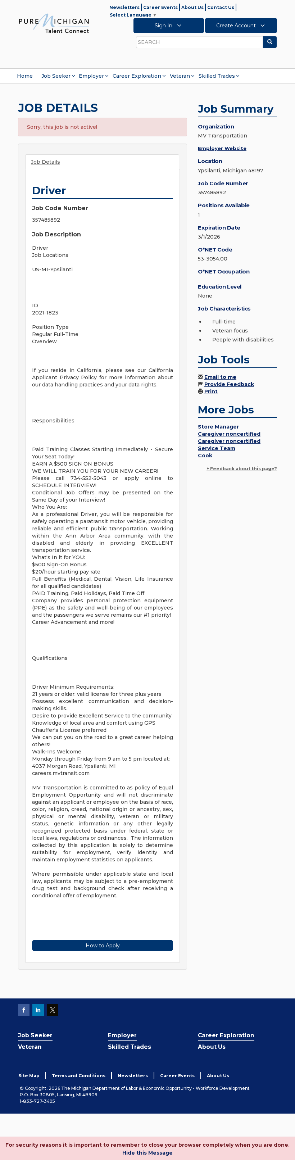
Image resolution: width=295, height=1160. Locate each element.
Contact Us (220, 7)
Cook (205, 455)
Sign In (164, 25)
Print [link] (211, 391)
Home (25, 76)
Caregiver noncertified (229, 434)
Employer (91, 76)
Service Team (216, 448)
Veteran (180, 76)
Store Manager (218, 426)
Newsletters (124, 7)
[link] (54, 23)
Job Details (45, 162)
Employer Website (222, 148)
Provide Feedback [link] (229, 384)
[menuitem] (25, 76)
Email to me (220, 377)
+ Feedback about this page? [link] (241, 468)
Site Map (29, 1075)
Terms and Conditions (78, 1075)
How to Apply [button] (103, 945)
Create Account (236, 25)
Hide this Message (147, 1153)
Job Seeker (56, 76)
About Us (192, 7)
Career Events (160, 7)
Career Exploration (137, 76)
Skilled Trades (217, 76)
